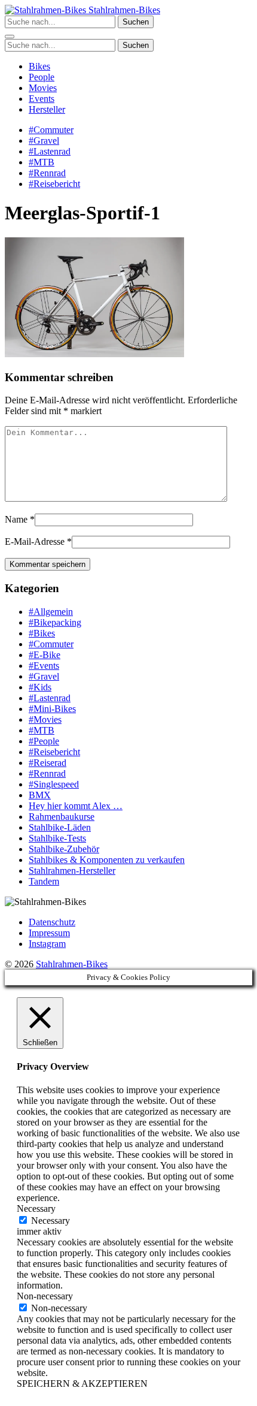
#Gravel (44, 140)
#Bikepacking (55, 622)
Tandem (44, 881)
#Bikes (42, 633)
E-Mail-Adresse (35, 541)
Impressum (49, 933)
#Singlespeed (54, 784)
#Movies (45, 719)
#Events (44, 665)
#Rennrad (47, 173)
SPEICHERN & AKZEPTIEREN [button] (82, 1383)
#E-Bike (44, 655)
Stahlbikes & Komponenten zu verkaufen (107, 860)
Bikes (39, 66)
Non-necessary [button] (45, 1296)
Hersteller (47, 109)
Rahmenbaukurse (61, 816)
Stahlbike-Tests (57, 838)
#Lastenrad (50, 151)
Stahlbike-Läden (60, 827)
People (41, 77)
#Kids (40, 687)
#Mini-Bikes (52, 709)
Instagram (47, 944)
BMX (40, 795)
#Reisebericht (54, 184)
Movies (43, 88)
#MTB (41, 162)
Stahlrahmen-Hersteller (72, 870)
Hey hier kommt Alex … (76, 806)
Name (16, 519)
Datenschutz (52, 922)
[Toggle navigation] (9, 36)
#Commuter (51, 130)
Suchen (136, 21)
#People (44, 741)
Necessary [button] (36, 1208)
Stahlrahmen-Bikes (123, 10)
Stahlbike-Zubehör (64, 849)
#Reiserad (47, 763)
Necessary (50, 1220)
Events (41, 98)
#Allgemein (51, 612)
